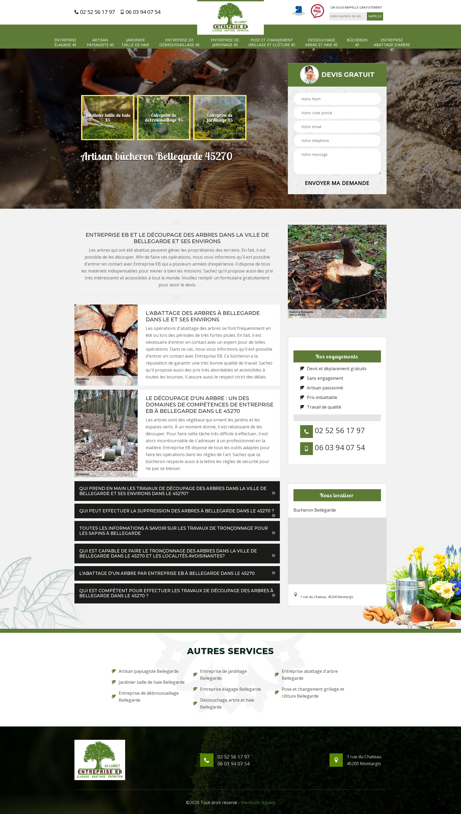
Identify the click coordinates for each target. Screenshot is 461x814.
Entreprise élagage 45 (65, 42)
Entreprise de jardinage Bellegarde (223, 674)
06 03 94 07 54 (142, 12)
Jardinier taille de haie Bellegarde (152, 682)
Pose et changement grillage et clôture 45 (271, 42)
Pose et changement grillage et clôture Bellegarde (313, 692)
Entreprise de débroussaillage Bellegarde (149, 696)
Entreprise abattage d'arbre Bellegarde (310, 674)
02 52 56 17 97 (97, 12)
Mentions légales (258, 802)
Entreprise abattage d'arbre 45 (392, 45)
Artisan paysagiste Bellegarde (148, 671)
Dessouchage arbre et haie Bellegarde (227, 703)
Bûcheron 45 (357, 42)
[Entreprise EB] (230, 17)
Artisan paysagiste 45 (100, 42)
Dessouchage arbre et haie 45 (321, 42)
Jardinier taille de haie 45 (135, 45)
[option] (108, 117)
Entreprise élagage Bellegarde (230, 689)
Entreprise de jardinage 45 (225, 42)
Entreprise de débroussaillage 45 (179, 42)
